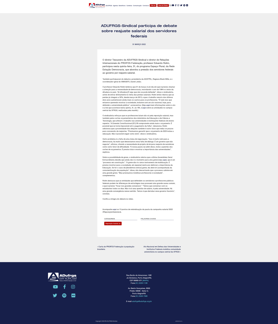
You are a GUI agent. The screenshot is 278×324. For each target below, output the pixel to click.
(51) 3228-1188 (141, 283)
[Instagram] (178, 5)
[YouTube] (173, 5)
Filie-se (153, 5)
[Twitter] (181, 5)
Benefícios (122, 5)
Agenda (115, 5)
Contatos (146, 5)
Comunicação (137, 5)
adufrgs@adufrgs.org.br (142, 302)
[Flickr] (187, 5)
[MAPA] (145, 281)
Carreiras (129, 5)
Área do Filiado (163, 5)
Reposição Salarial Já (113, 223)
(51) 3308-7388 (141, 296)
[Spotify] (184, 5)
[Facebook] (175, 5)
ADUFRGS (109, 5)
